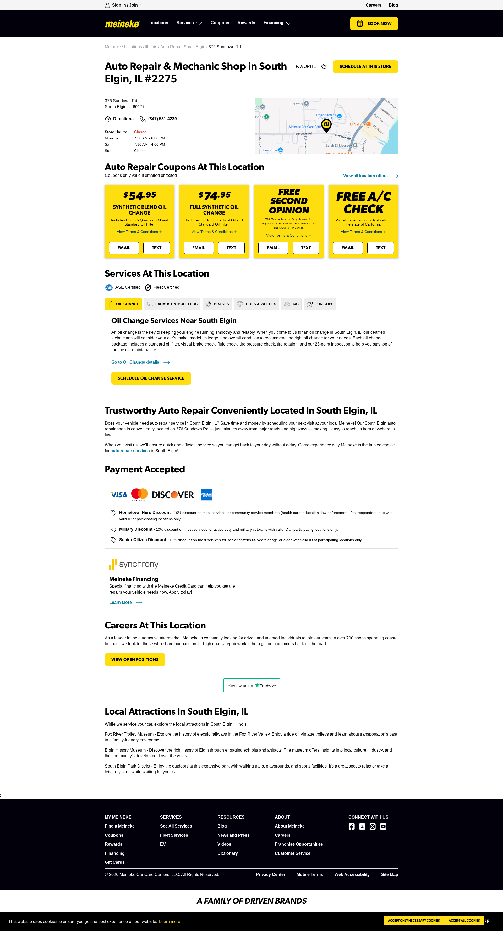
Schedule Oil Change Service (151, 378)
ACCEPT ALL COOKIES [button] (464, 920)
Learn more (169, 921)
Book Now (379, 23)
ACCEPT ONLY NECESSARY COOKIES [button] (414, 920)
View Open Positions (135, 660)
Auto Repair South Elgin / (184, 47)
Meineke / (114, 47)
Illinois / (152, 47)
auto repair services (130, 450)
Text (157, 248)
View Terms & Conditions (137, 231)
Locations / (134, 47)
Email (124, 248)
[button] (488, 920)
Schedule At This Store (365, 66)
